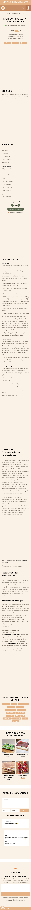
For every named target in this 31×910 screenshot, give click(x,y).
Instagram (8, 635)
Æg (23, 715)
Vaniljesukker (23, 704)
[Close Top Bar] (30, 2)
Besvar (27, 820)
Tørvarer (20, 707)
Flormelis (6, 704)
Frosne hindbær (10, 709)
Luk (29, 870)
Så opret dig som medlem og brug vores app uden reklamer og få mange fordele (15, 3)
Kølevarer (10, 715)
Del (8, 43)
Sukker (14, 704)
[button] (2, 907)
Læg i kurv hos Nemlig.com (15, 209)
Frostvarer (21, 709)
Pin (16, 43)
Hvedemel (11, 707)
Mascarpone (20, 712)
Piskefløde (10, 712)
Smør (17, 715)
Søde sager (21, 13)
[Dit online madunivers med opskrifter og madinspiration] (3, 8)
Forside (8, 13)
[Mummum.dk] (15, 868)
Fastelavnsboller (9, 14)
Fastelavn (7, 718)
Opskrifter (14, 13)
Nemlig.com (20, 212)
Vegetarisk (17, 718)
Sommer (15, 721)
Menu (7, 8)
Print (24, 43)
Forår (25, 718)
